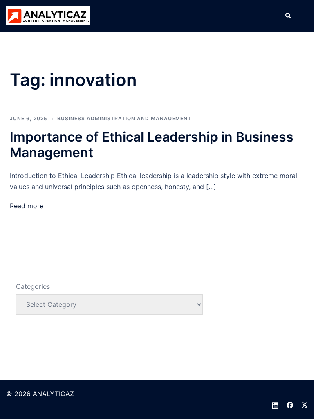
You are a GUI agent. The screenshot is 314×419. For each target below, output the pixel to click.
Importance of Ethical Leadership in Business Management (152, 144)
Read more (26, 206)
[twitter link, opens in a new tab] (304, 405)
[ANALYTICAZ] (48, 15)
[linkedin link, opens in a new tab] (275, 405)
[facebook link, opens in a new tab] (290, 405)
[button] (288, 15)
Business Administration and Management (124, 118)
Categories (33, 286)
